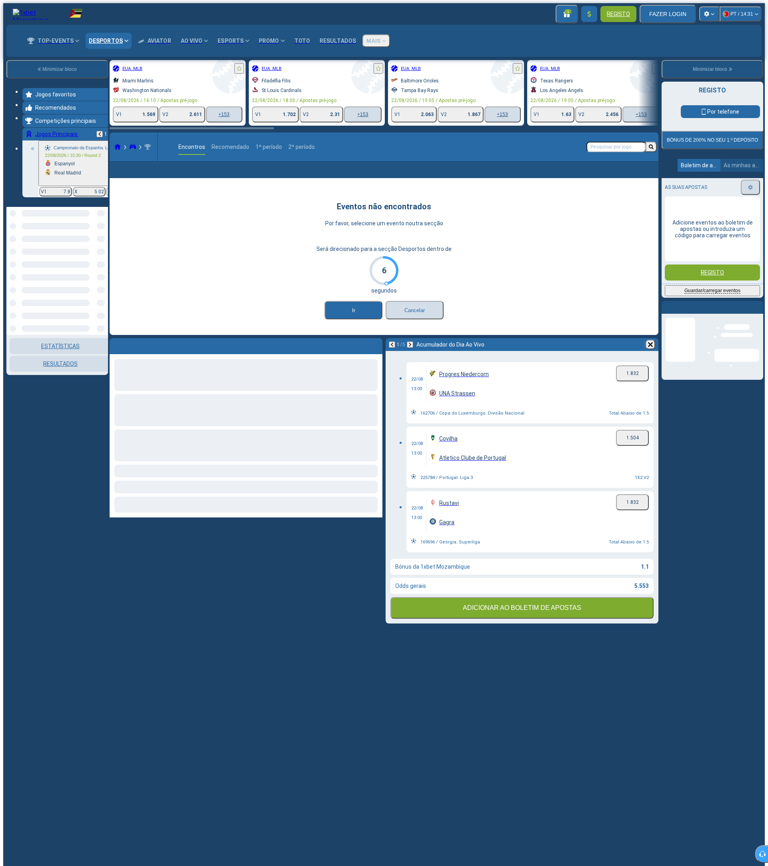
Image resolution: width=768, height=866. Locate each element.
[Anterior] (99, 134)
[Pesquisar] (651, 147)
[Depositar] (589, 14)
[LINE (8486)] (117, 147)
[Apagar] (650, 357)
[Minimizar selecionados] (91, 248)
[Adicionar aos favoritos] (239, 68)
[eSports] (133, 147)
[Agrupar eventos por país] (101, 248)
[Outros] (587, 176)
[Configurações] (709, 14)
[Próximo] (410, 357)
